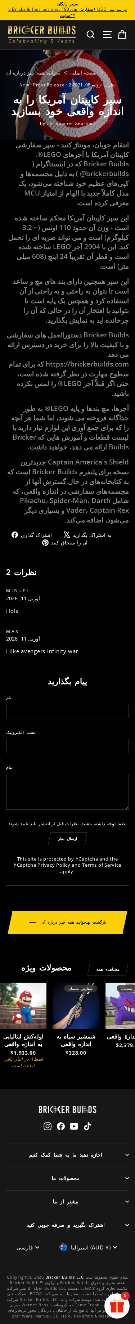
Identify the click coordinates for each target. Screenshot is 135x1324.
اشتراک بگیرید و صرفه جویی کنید (65, 1224)
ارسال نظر (67, 838)
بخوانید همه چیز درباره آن (33, 72)
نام (8, 697)
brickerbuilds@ (104, 173)
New (24, 85)
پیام (9, 767)
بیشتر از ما (65, 1201)
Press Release (49, 85)
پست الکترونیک (21, 732)
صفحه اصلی (83, 72)
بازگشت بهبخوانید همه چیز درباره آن (72, 922)
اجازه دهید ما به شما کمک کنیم (65, 1154)
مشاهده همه (108, 969)
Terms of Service (101, 865)
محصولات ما (66, 1178)
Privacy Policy (53, 865)
